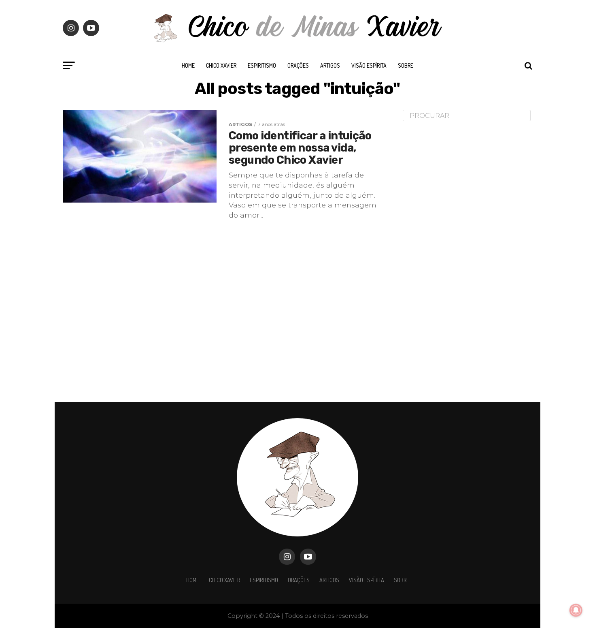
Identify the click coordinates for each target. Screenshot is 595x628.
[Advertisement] (463, 254)
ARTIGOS (330, 65)
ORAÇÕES (298, 65)
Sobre (405, 65)
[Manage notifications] (576, 610)
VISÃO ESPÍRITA (369, 65)
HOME (188, 65)
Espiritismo (262, 65)
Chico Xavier (221, 65)
